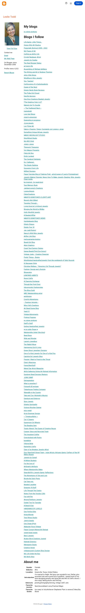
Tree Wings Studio (30, 518)
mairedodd (28, 111)
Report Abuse (9, 73)
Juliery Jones (29, 144)
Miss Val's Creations (31, 305)
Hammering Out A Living (32, 347)
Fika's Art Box (29, 153)
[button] (66, 3)
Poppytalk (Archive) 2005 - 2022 (35, 48)
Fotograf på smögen (31, 387)
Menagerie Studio (30, 545)
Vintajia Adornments (31, 314)
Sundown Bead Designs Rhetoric (36, 374)
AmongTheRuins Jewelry (33, 500)
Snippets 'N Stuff (30, 488)
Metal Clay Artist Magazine (33, 368)
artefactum (28, 296)
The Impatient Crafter (31, 435)
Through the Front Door (32, 284)
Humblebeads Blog (31, 221)
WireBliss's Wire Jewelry (33, 78)
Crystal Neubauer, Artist (32, 57)
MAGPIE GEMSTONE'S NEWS (34, 218)
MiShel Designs (29, 171)
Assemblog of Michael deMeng (35, 69)
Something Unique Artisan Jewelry (36, 132)
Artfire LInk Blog (30, 236)
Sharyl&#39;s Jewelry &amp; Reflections (38, 473)
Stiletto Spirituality (30, 405)
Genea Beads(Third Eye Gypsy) (35, 251)
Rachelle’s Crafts (30, 447)
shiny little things (30, 75)
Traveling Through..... (31, 203)
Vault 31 (27, 311)
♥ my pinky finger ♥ (31, 329)
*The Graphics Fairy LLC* (33, 102)
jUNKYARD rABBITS (31, 275)
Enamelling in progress (32, 120)
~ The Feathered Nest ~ (32, 108)
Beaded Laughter (30, 485)
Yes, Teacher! (28, 81)
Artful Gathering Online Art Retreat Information (40, 371)
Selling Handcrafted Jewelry (34, 326)
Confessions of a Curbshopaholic (36, 84)
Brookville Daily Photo (32, 479)
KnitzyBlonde (28, 515)
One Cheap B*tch (30, 524)
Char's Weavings (30, 362)
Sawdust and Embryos (32, 399)
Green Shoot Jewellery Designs (35, 350)
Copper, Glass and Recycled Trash (36, 432)
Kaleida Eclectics (30, 542)
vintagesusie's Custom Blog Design (37, 551)
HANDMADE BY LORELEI (33, 509)
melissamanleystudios (32, 239)
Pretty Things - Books (32, 257)
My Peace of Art (30, 51)
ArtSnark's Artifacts (31, 467)
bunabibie (27, 441)
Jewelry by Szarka (30, 60)
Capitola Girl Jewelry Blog (33, 356)
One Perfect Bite (30, 512)
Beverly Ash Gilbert (31, 200)
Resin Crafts (28, 278)
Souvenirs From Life (31, 168)
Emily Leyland (29, 156)
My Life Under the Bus (32, 554)
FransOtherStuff (29, 365)
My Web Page (9, 59)
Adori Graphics (29, 245)
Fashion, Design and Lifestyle (34, 269)
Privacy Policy (48, 604)
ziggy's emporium (30, 117)
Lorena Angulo (29, 191)
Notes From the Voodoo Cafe (34, 494)
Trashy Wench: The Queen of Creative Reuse (40, 429)
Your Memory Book (31, 185)
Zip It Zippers (29, 420)
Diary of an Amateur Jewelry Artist (36, 450)
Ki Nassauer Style (30, 263)
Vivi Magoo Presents (31, 150)
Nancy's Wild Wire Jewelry (33, 233)
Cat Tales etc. (29, 482)
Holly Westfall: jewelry (32, 212)
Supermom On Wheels (32, 423)
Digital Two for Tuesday (32, 503)
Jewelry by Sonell (30, 458)
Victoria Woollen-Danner (32, 408)
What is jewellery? (30, 383)
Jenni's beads (29, 521)
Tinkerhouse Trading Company (35, 390)
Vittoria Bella (28, 444)
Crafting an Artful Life (31, 54)
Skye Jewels (28, 402)
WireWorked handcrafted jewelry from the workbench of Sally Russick (49, 260)
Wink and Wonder (30, 338)
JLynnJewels (28, 123)
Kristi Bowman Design (32, 414)
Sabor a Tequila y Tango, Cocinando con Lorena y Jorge (44, 129)
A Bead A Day (29, 506)
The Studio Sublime (31, 165)
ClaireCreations (29, 194)
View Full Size (12, 49)
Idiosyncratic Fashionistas (33, 287)
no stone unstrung (30, 32)
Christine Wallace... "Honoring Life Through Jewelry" (42, 266)
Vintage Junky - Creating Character (36, 254)
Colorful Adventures (31, 299)
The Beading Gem (30, 426)
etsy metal (28, 411)
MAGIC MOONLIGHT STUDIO (34, 135)
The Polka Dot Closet (31, 93)
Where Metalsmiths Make (33, 470)
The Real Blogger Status (32, 63)
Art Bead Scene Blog (31, 308)
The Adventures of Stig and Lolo (35, 476)
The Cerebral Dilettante (32, 159)
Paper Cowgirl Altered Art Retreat (36, 530)
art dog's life (28, 66)
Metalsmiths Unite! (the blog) (34, 332)
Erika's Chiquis (29, 224)
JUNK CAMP (28, 377)
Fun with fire (28, 497)
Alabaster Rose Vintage (32, 527)
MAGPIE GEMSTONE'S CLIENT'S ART (37, 197)
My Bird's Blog (29, 557)
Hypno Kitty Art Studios (32, 45)
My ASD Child (29, 141)
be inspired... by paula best (33, 182)
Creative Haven (29, 548)
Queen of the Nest (30, 87)
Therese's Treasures (31, 147)
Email (6, 56)
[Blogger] (4, 3)
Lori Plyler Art (29, 126)
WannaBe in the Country (32, 393)
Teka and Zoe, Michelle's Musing (35, 396)
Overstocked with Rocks (33, 438)
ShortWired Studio (30, 138)
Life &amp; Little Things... (33, 42)
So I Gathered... (29, 162)
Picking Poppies (30, 317)
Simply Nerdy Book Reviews (34, 90)
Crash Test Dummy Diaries (33, 248)
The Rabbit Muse (30, 344)
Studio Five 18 (29, 227)
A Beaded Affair (29, 215)
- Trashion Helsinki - (31, 302)
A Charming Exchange (31, 281)
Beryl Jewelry (29, 536)
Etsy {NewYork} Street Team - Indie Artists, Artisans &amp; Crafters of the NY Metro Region (52, 454)
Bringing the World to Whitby (34, 209)
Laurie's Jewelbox (30, 341)
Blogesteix (28, 272)
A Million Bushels (30, 461)
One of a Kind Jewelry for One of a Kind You (39, 353)
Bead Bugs (28, 335)
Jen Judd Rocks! (30, 230)
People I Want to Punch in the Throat (37, 359)
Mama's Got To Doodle (32, 105)
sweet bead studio (30, 533)
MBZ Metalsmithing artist (33, 293)
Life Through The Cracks (32, 491)
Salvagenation (29, 380)
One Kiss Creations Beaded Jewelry (37, 99)
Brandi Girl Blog (29, 242)
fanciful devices (29, 96)
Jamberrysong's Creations (33, 188)
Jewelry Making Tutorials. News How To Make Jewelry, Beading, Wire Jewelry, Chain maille (52, 178)
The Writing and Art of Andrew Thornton (38, 72)
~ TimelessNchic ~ (31, 417)
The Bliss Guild (29, 290)
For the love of (29, 464)
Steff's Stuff (28, 323)
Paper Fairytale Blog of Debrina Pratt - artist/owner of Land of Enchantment (51, 174)
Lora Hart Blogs (29, 114)
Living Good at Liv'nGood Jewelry (36, 206)
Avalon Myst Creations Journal (35, 539)
